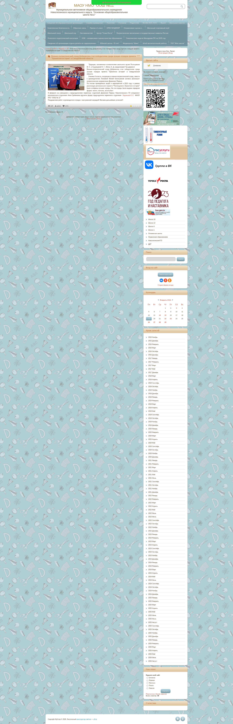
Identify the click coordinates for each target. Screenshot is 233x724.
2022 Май (151, 510)
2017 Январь (153, 358)
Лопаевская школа (155, 233)
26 (149, 322)
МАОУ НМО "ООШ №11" (94, 5)
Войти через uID (165, 275)
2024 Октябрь (153, 587)
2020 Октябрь (153, 450)
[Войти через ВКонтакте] (161, 280)
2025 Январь (153, 598)
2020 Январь (153, 429)
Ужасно (151, 688)
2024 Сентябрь (153, 584)
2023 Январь (153, 534)
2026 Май (151, 654)
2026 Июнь (152, 657)
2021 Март (152, 467)
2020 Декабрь (153, 457)
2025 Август (152, 622)
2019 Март (152, 404)
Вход (99, 119)
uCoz (95, 719)
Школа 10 (151, 219)
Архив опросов (161, 694)
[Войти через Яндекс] (165, 280)
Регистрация (91, 119)
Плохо (151, 685)
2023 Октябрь (153, 552)
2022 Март (152, 503)
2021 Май (151, 474)
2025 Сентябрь (153, 626)
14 (160, 315)
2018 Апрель (153, 379)
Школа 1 (151, 230)
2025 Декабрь (153, 636)
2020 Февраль (153, 432)
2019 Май (151, 411)
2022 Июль (152, 517)
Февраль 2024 (165, 300)
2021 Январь (153, 460)
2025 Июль (152, 619)
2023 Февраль (153, 538)
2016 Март (152, 348)
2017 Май (151, 369)
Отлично (152, 678)
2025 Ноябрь (153, 633)
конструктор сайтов (84, 719)
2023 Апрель (153, 545)
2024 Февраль (153, 566)
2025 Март (152, 605)
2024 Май (151, 577)
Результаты (150, 694)
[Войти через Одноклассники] (169, 280)
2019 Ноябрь (153, 422)
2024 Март (152, 569)
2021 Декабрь (153, 492)
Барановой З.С (128, 95)
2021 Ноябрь (153, 489)
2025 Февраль (153, 601)
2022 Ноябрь (153, 527)
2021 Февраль (153, 464)
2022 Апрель (153, 506)
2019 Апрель (153, 408)
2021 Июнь (152, 478)
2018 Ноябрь (153, 390)
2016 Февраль (153, 344)
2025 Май (151, 612)
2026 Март (152, 647)
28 (160, 322)
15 (165, 315)
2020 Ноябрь (153, 453)
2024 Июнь (152, 580)
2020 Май (151, 443)
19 (67, 49)
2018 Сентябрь (153, 383)
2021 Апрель (153, 471)
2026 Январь (153, 640)
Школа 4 (151, 226)
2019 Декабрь (153, 425)
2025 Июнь (152, 615)
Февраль (61, 49)
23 (171, 319)
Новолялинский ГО (155, 240)
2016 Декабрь (153, 355)
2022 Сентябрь (153, 520)
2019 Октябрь (153, 418)
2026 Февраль (153, 643)
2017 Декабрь (153, 372)
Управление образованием (158, 237)
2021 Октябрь (153, 485)
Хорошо (152, 680)
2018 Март (152, 376)
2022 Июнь (152, 513)
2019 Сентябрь (153, 415)
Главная (48, 49)
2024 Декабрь (153, 594)
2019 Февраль (153, 401)
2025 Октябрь (153, 629)
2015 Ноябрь (153, 337)
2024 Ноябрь (153, 591)
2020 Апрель (153, 439)
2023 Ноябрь (153, 555)
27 (154, 322)
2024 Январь (153, 562)
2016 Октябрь (153, 351)
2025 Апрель (153, 608)
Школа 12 (151, 223)
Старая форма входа (165, 285)
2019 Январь (153, 397)
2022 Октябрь (153, 524)
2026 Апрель (153, 650)
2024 (55, 49)
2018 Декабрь (153, 393)
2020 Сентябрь (153, 446)
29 (165, 322)
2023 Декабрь (153, 559)
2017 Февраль (153, 362)
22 (165, 319)
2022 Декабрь (153, 531)
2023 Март (152, 541)
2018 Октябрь (153, 386)
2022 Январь (153, 496)
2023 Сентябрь (153, 548)
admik (59, 106)
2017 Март (152, 365)
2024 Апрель (153, 573)
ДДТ (149, 244)
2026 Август (152, 661)
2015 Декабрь (153, 341)
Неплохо (152, 683)
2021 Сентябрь (153, 481)
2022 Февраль (153, 499)
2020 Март (152, 436)
